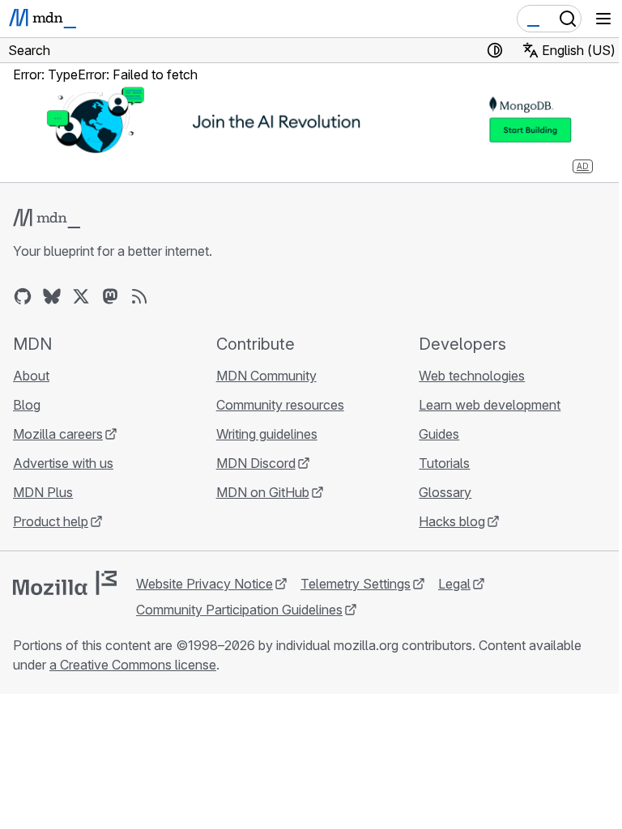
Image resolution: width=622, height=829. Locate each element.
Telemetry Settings (355, 584)
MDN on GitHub (262, 492)
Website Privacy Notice (204, 584)
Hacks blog (452, 521)
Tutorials (444, 463)
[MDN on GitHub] (22, 296)
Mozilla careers (58, 434)
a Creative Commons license (132, 665)
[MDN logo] (46, 218)
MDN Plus (43, 492)
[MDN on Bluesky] (52, 296)
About (31, 376)
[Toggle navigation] (603, 18)
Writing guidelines (266, 434)
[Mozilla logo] (65, 583)
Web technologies (472, 376)
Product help (50, 521)
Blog (26, 405)
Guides (439, 434)
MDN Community (266, 376)
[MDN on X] (81, 296)
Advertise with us (63, 463)
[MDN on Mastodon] (110, 296)
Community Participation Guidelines (239, 610)
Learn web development (489, 405)
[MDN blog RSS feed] (139, 296)
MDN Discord (256, 463)
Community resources (280, 405)
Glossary (445, 492)
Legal (454, 584)
